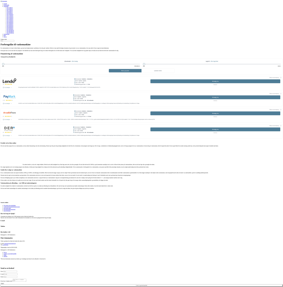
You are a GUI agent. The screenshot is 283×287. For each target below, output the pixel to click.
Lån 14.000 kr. (9, 19)
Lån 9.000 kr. (9, 13)
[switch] (280, 77)
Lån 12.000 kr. (9, 17)
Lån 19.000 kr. (9, 23)
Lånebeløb (6, 6)
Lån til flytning (7, 210)
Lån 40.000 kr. (9, 27)
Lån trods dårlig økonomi (9, 209)
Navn (2, 271)
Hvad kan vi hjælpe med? (7, 281)
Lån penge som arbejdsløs (10, 205)
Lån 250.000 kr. (10, 32)
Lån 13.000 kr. (9, 18)
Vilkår (5, 255)
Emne (2, 276)
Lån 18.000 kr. (9, 22)
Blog (5, 35)
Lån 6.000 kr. (9, 9)
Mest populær (125, 70)
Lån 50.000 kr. (9, 28)
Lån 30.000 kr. (9, 26)
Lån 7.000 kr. (9, 10)
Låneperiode (6, 34)
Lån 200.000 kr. (10, 31)
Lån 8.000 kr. (9, 11)
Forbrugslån (6, 5)
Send (2, 283)
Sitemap (5, 256)
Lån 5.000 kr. (9, 7)
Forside (5, 3)
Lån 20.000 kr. (9, 25)
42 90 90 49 (3, 229)
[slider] (3, 64)
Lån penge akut (7, 208)
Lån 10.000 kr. (9, 14)
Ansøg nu (215, 81)
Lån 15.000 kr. (9, 21)
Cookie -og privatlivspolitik (10, 253)
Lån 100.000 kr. (10, 30)
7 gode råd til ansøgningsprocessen (12, 206)
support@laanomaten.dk (10, 243)
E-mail (2, 274)
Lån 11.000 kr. (9, 15)
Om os (5, 36)
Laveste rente (158, 70)
